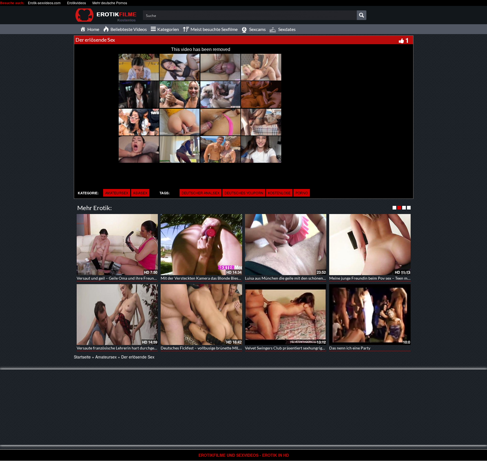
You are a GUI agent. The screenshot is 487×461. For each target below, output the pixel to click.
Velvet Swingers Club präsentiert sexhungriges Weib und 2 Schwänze (305, 348)
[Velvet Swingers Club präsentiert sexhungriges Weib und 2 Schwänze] (285, 314)
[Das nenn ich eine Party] (370, 314)
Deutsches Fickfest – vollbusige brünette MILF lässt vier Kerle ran (218, 348)
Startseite (82, 357)
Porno (301, 192)
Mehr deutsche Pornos (109, 2)
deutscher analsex (200, 192)
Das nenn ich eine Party (349, 348)
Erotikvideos (76, 2)
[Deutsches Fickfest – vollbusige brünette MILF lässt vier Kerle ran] (201, 314)
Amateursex (116, 192)
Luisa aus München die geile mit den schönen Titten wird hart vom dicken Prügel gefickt (321, 278)
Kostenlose (279, 192)
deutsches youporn (243, 192)
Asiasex (140, 192)
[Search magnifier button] (361, 15)
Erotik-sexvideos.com (44, 2)
